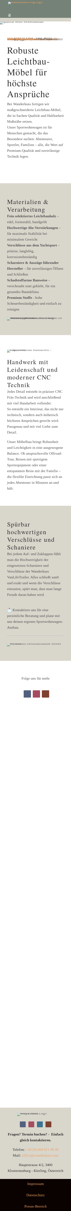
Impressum (35, 1184)
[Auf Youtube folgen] (45, 694)
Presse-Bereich (35, 1206)
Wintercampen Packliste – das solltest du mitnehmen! (35, 858)
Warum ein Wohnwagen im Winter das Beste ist (35, 757)
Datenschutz (35, 1195)
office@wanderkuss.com (40, 1155)
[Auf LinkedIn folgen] (40, 1124)
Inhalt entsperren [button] (19, 39)
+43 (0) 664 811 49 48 (42, 1149)
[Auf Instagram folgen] (36, 694)
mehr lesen (19, 826)
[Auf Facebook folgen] (27, 694)
